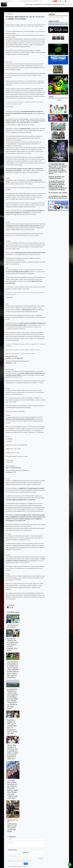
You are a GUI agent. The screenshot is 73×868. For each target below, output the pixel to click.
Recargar (41, 858)
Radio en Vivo (29, 4)
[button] (52, 1)
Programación (38, 4)
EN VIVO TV (63, 4)
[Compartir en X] (10, 607)
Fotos (44, 4)
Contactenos (56, 4)
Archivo (49, 4)
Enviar (25, 863)
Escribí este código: (12, 849)
